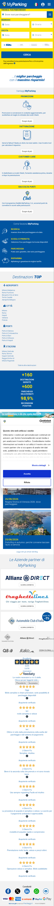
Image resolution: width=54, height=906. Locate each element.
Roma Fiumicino (8, 293)
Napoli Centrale (8, 356)
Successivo (33, 683)
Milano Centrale (8, 351)
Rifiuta (27, 482)
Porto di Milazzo (8, 338)
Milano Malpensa (8, 290)
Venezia (5, 318)
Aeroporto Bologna (8, 300)
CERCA (27, 54)
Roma (4, 313)
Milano (4, 311)
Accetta (27, 474)
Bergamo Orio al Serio (10, 295)
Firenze (4, 320)
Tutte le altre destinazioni (27, 365)
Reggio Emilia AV (8, 358)
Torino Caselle (7, 297)
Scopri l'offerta (27, 585)
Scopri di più (27, 121)
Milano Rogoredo (8, 361)
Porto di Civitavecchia (10, 333)
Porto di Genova (8, 331)
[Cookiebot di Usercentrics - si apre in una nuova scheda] (39, 421)
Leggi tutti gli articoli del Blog (27, 552)
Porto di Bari (6, 336)
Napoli (4, 315)
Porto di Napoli (7, 340)
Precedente (21, 683)
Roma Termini (7, 354)
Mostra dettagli (39, 465)
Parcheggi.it (28, 903)
